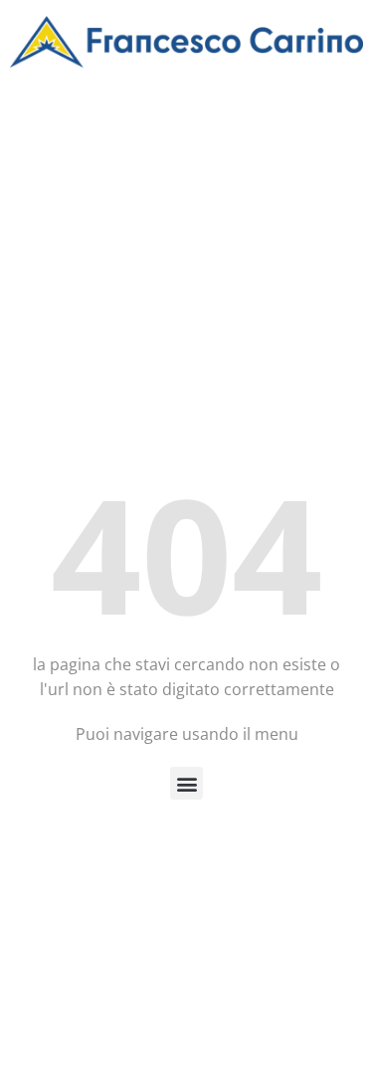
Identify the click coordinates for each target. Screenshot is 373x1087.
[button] (186, 783)
